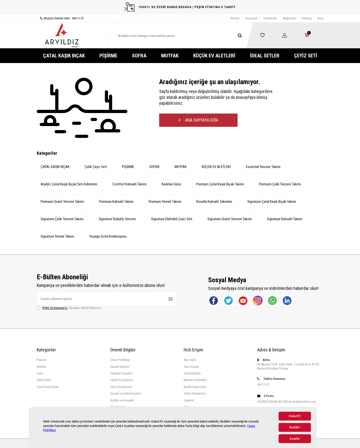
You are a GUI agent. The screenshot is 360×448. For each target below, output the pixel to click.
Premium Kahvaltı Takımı (116, 201)
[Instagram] (257, 300)
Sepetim (189, 400)
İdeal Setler (44, 380)
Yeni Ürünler (191, 367)
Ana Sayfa (190, 360)
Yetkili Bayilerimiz (195, 393)
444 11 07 (263, 384)
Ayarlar (295, 438)
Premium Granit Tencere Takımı (62, 201)
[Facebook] (213, 300)
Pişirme (41, 360)
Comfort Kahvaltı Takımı (129, 184)
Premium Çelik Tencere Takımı (280, 184)
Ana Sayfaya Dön (201, 120)
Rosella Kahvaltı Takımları (214, 201)
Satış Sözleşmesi (121, 387)
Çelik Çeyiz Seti (96, 167)
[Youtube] (243, 300)
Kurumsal (251, 18)
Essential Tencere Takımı (263, 167)
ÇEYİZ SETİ (305, 56)
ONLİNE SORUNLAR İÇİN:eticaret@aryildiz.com (286, 401)
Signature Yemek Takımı (57, 236)
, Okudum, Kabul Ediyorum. (72, 308)
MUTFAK (170, 56)
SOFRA (139, 56)
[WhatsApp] (272, 300)
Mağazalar (289, 18)
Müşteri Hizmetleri (195, 380)
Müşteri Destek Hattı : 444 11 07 (64, 18)
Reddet (294, 427)
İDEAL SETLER (264, 56)
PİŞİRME (108, 56)
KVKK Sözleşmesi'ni (54, 308)
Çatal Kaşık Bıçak (48, 387)
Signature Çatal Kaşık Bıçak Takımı (271, 201)
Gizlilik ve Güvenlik (122, 400)
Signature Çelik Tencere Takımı (62, 219)
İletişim (235, 18)
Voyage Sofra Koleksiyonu (108, 236)
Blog (320, 18)
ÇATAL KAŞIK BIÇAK (64, 56)
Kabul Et (295, 416)
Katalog (307, 18)
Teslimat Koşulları (121, 373)
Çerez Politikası (120, 360)
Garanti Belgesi (119, 367)
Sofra (40, 373)
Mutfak (41, 367)
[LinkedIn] (287, 300)
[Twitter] (228, 300)
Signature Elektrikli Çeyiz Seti (171, 219)
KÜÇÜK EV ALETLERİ (214, 56)
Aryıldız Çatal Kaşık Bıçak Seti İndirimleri (69, 184)
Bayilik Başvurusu (195, 387)
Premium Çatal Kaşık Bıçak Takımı (220, 184)
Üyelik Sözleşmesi (121, 380)
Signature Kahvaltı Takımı (284, 219)
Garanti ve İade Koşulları (125, 393)
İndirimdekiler (192, 373)
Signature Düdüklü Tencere (117, 219)
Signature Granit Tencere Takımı (229, 219)
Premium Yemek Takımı (165, 201)
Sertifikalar (270, 18)
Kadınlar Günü (171, 184)
